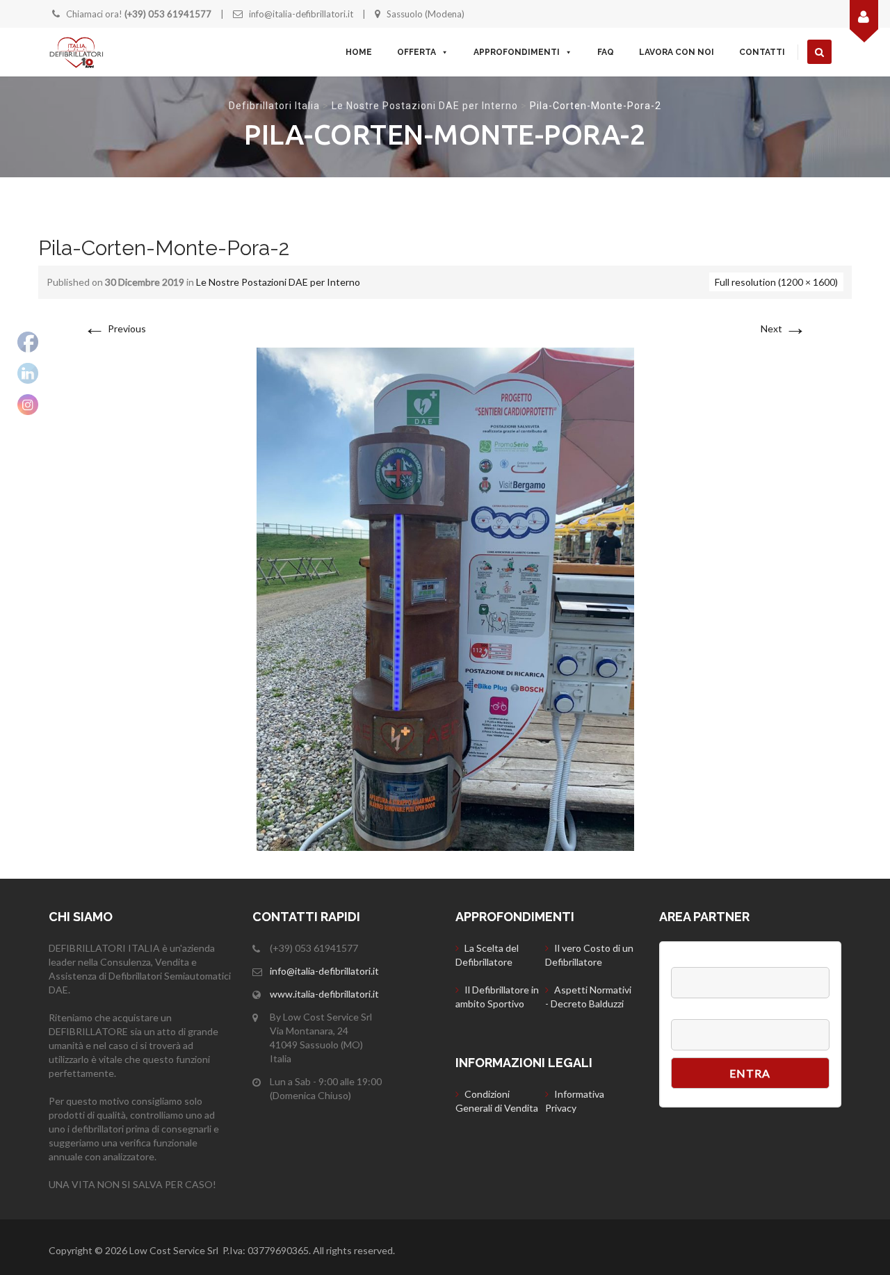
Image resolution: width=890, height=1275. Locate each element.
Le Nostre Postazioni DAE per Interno (425, 105)
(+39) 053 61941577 (167, 13)
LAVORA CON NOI (676, 52)
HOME (359, 52)
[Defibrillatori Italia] (76, 52)
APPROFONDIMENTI (517, 52)
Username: (696, 960)
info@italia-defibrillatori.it (301, 13)
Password (694, 1012)
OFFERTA (416, 52)
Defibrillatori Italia (274, 105)
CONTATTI (762, 52)
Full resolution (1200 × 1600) (776, 282)
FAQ (605, 52)
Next (784, 328)
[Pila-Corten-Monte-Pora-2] (445, 598)
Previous (114, 328)
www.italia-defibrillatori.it (324, 994)
